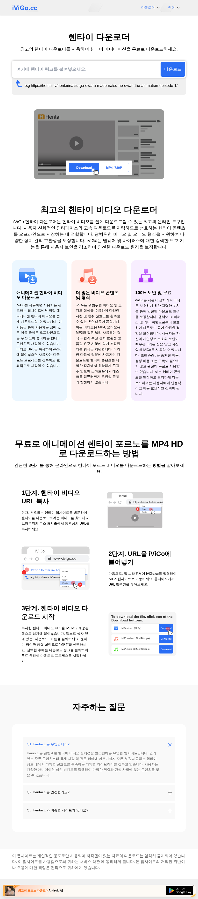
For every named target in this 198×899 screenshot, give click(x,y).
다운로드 (173, 69)
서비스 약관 (90, 862)
